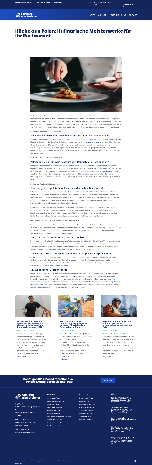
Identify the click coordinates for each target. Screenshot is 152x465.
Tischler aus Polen (85, 417)
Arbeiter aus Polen (53, 398)
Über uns (114, 15)
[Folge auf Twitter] (135, 461)
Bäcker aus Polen (53, 404)
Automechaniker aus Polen (56, 401)
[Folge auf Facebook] (131, 461)
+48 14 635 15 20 (22, 430)
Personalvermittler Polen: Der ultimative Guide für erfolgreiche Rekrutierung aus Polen (117, 324)
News (31, 330)
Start (92, 15)
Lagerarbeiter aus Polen (87, 404)
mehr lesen (21, 356)
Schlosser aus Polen (86, 410)
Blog (123, 15)
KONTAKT (108, 380)
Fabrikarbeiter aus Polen (55, 423)
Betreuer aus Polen (53, 413)
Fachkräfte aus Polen (54, 426)
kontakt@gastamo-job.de (25, 432)
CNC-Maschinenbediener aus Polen (59, 417)
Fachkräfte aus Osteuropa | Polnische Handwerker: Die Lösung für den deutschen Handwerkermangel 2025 (30, 324)
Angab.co (18, 463)
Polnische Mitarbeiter (86, 407)
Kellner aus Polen (85, 395)
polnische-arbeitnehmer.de (88, 142)
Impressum (19, 461)
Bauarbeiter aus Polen (54, 407)
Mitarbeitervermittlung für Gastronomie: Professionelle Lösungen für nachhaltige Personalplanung (122, 429)
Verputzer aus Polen (86, 420)
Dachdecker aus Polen (54, 420)
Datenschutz (28, 461)
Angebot (102, 15)
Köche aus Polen (84, 401)
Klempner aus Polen (86, 398)
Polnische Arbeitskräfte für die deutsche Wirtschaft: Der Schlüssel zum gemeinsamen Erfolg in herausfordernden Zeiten (122, 440)
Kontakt (133, 15)
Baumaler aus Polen (53, 410)
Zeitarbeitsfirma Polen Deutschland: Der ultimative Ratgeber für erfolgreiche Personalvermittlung (73, 324)
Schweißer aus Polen (86, 413)
